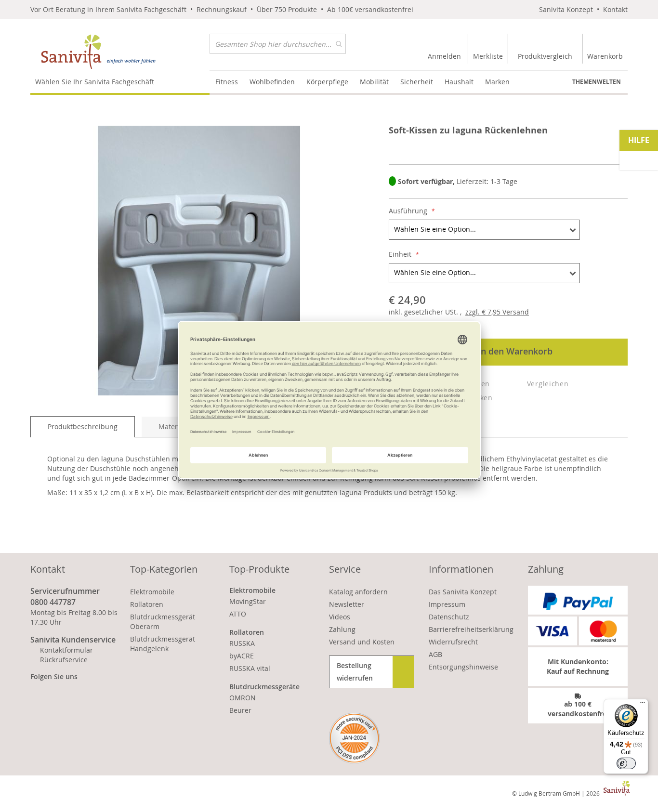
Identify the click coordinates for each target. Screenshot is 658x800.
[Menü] (642, 704)
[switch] (626, 763)
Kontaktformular (66, 650)
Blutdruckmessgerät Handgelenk (162, 643)
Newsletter (346, 604)
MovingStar (247, 601)
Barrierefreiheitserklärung (471, 629)
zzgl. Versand (497, 311)
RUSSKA (242, 643)
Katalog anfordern (358, 591)
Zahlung (342, 629)
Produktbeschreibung (83, 426)
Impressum (447, 604)
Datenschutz (449, 616)
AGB (435, 654)
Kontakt (615, 9)
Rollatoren (146, 604)
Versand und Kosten (362, 641)
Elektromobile (152, 591)
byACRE (241, 655)
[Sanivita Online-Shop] (120, 52)
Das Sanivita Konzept (463, 591)
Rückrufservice (64, 659)
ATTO (237, 613)
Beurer (240, 710)
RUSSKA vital (249, 668)
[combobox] (278, 44)
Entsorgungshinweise (463, 666)
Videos (339, 616)
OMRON (242, 697)
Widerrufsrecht (453, 641)
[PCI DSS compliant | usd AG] (354, 738)
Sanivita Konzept (566, 9)
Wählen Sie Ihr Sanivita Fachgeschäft (94, 81)
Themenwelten (596, 82)
